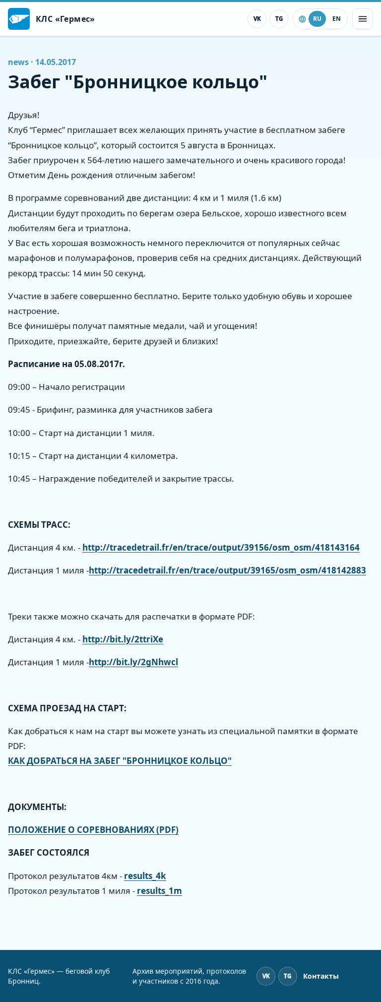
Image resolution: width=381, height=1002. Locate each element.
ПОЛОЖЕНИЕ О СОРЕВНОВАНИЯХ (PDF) (93, 829)
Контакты (321, 976)
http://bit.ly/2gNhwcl (133, 662)
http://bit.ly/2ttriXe (122, 639)
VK (257, 18)
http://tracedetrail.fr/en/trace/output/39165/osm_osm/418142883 (227, 570)
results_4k (145, 875)
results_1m (159, 890)
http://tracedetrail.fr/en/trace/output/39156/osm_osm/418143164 (221, 547)
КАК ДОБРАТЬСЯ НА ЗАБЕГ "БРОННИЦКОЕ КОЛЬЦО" (120, 760)
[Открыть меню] (362, 18)
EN (336, 18)
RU (317, 18)
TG (279, 18)
